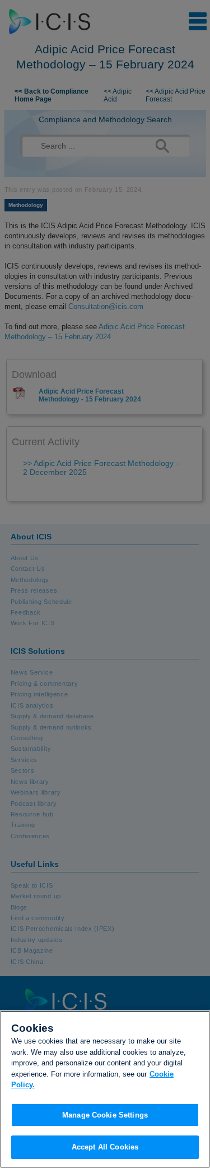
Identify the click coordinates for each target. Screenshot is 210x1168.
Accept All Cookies (105, 1147)
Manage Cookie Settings (105, 1115)
